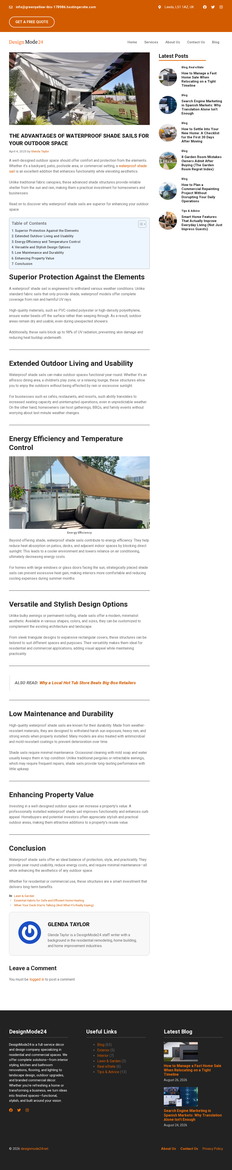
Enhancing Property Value (35, 258)
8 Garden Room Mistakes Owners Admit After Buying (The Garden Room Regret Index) (201, 163)
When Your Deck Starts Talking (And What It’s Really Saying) (54, 905)
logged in (36, 979)
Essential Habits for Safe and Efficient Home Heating (49, 900)
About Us (172, 42)
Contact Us (196, 42)
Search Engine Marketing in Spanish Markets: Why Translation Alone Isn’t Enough (201, 107)
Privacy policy (213, 1149)
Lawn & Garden (24, 896)
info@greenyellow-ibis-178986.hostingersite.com (56, 7)
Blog (215, 42)
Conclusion (24, 264)
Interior (103, 1055)
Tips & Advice (108, 1072)
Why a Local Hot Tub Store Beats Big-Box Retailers (87, 682)
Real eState (106, 1066)
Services (151, 42)
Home (132, 42)
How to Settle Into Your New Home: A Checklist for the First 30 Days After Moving (200, 135)
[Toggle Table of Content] (140, 224)
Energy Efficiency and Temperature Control (48, 242)
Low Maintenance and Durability (40, 253)
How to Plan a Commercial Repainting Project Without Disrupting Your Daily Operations (200, 193)
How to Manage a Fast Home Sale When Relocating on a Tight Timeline (199, 79)
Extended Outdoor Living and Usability (44, 236)
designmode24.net (34, 1149)
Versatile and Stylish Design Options (43, 247)
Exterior (103, 1050)
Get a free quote (31, 22)
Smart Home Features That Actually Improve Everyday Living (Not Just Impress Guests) (201, 223)
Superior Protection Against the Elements (47, 231)
